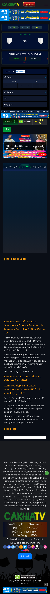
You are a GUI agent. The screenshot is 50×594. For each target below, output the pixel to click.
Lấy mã (25, 556)
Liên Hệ (16, 527)
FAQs (34, 535)
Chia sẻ (41, 122)
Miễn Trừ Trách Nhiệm (25, 531)
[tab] (10, 122)
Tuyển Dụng (19, 535)
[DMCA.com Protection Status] (25, 576)
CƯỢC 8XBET (29, 4)
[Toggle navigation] (46, 4)
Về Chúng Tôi (16, 524)
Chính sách (35, 524)
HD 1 (7, 129)
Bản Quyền (31, 527)
